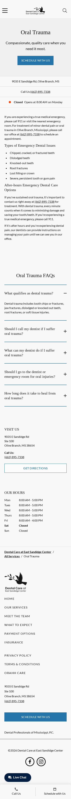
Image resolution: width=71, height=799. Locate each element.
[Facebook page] (29, 761)
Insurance (13, 642)
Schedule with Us (35, 60)
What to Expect (18, 624)
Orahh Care (15, 673)
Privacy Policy (17, 655)
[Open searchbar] (65, 11)
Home (9, 598)
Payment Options (19, 633)
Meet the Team (17, 616)
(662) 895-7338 (40, 91)
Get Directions (35, 468)
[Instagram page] (41, 761)
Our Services (15, 607)
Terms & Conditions (22, 664)
